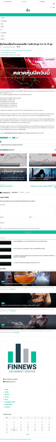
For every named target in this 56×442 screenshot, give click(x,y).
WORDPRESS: (15, 192)
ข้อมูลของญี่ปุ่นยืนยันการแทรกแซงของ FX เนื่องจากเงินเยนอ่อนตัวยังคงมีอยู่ (30, 241)
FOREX (6, 392)
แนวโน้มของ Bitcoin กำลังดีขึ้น (10, 164)
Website (2, 222)
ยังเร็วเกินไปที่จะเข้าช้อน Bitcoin (8, 52)
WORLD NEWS (8, 404)
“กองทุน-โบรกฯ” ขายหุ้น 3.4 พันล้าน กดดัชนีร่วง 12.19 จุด (43, 186)
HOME (6, 389)
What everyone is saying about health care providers (18, 327)
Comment (2, 204)
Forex (2, 23)
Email (30, 217)
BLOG (6, 399)
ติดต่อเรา (3, 39)
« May (27, 434)
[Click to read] (13, 160)
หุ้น (1, 29)
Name (2, 217)
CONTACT (7, 407)
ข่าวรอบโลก (3, 32)
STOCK (7, 397)
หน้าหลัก (3, 17)
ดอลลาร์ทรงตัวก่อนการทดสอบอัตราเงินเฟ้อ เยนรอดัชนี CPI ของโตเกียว (29, 248)
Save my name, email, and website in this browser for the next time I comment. (20, 228)
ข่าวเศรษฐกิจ (4, 21)
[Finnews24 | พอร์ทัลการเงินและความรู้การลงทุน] (28, 11)
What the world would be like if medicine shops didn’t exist (20, 305)
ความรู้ (2, 35)
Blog (3, 281)
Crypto (2, 26)
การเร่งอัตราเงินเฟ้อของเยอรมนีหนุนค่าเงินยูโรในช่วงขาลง (26, 262)
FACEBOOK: (22, 192)
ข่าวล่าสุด (2, 237)
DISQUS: (28, 192)
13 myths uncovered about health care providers (16, 284)
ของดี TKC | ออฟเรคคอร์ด (6, 186)
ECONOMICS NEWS (10, 402)
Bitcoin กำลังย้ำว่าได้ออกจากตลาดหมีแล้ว (11, 55)
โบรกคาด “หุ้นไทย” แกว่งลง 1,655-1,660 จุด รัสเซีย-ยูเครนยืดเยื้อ (16, 50)
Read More (12, 289)
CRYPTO (7, 394)
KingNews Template (27, 439)
